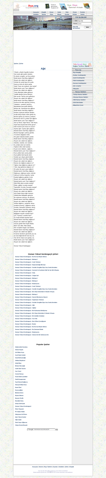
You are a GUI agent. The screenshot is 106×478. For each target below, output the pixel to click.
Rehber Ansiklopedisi (79, 75)
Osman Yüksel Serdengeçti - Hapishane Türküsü (29, 300)
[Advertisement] (53, 46)
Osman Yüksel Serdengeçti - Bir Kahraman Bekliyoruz (31, 310)
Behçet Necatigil (20, 366)
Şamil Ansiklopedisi (79, 78)
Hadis (59, 12)
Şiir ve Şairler (77, 86)
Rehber (75, 14)
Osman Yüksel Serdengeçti (23, 406)
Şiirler (21, 63)
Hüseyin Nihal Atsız (21, 384)
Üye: (76, 20)
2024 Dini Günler (78, 102)
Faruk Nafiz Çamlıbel (21, 376)
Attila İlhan (18, 363)
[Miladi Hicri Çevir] (82, 67)
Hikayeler (76, 88)
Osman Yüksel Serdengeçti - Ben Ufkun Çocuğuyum (30, 321)
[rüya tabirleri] (68, 9)
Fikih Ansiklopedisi (78, 80)
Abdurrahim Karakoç (21, 347)
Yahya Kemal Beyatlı (21, 425)
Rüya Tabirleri (48, 467)
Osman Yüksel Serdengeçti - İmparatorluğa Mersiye (30, 265)
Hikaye (59, 14)
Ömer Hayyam (19, 409)
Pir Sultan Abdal (20, 411)
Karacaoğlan (19, 390)
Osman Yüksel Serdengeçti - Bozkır (25, 324)
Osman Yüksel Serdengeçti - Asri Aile (26, 318)
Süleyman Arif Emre (21, 414)
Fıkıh (67, 12)
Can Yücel (18, 371)
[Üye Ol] (75, 26)
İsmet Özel (18, 387)
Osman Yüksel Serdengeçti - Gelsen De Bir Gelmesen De (32, 335)
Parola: (75, 23)
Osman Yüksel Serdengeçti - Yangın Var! (27, 275)
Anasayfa (36, 12)
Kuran (51, 12)
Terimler (82, 12)
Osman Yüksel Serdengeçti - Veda (25, 273)
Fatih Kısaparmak (20, 379)
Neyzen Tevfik (19, 398)
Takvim (44, 14)
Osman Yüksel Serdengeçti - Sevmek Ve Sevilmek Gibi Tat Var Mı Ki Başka (37, 270)
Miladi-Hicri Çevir (78, 105)
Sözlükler (36, 14)
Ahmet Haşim (19, 349)
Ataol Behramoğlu (20, 358)
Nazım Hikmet (19, 395)
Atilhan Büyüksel (20, 360)
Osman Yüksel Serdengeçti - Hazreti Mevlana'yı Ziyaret (31, 297)
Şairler (16, 63)
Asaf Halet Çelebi (20, 355)
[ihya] (28, 10)
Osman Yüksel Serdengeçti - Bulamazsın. (27, 283)
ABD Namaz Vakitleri (79, 100)
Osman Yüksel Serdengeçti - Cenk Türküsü (27, 262)
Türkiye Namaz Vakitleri (80, 94)
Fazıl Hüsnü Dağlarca (21, 382)
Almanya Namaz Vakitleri (80, 97)
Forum (75, 12)
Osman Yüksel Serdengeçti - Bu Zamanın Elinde (29, 329)
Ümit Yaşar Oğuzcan (21, 422)
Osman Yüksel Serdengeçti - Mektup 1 (26, 278)
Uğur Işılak (18, 420)
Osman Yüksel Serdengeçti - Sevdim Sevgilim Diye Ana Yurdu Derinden (36, 267)
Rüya (51, 14)
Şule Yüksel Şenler (20, 417)
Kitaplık (71, 467)
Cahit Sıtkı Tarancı (20, 368)
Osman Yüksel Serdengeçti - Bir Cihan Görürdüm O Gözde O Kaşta (34, 291)
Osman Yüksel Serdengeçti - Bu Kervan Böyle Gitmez (31, 256)
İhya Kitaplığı (77, 72)
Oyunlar (67, 14)
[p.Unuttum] (76, 28)
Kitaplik (44, 12)
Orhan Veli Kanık (20, 403)
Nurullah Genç (19, 401)
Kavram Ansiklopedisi (79, 83)
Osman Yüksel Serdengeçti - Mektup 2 (26, 259)
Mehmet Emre (19, 393)
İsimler (83, 14)
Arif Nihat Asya (19, 352)
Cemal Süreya (19, 374)
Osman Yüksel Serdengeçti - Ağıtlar (25, 308)
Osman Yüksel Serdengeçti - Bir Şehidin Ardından (29, 316)
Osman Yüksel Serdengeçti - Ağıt (25, 305)
